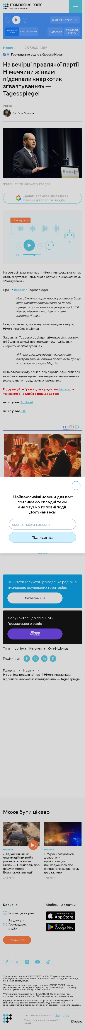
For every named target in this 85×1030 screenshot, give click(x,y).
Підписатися (43, 537)
